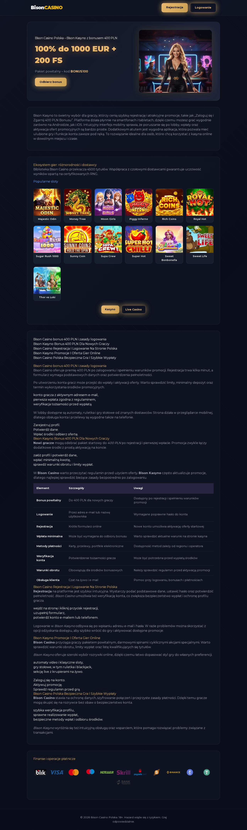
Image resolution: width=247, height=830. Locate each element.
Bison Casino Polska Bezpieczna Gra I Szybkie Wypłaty (74, 358)
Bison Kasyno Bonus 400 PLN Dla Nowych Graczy (71, 344)
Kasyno (110, 309)
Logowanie (203, 7)
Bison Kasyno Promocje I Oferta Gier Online (66, 353)
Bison (47, 7)
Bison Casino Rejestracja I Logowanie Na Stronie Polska (75, 348)
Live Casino (133, 309)
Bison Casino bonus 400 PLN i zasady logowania (69, 339)
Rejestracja (174, 7)
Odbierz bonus (51, 82)
